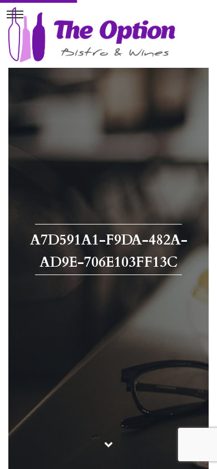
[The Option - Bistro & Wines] (91, 34)
